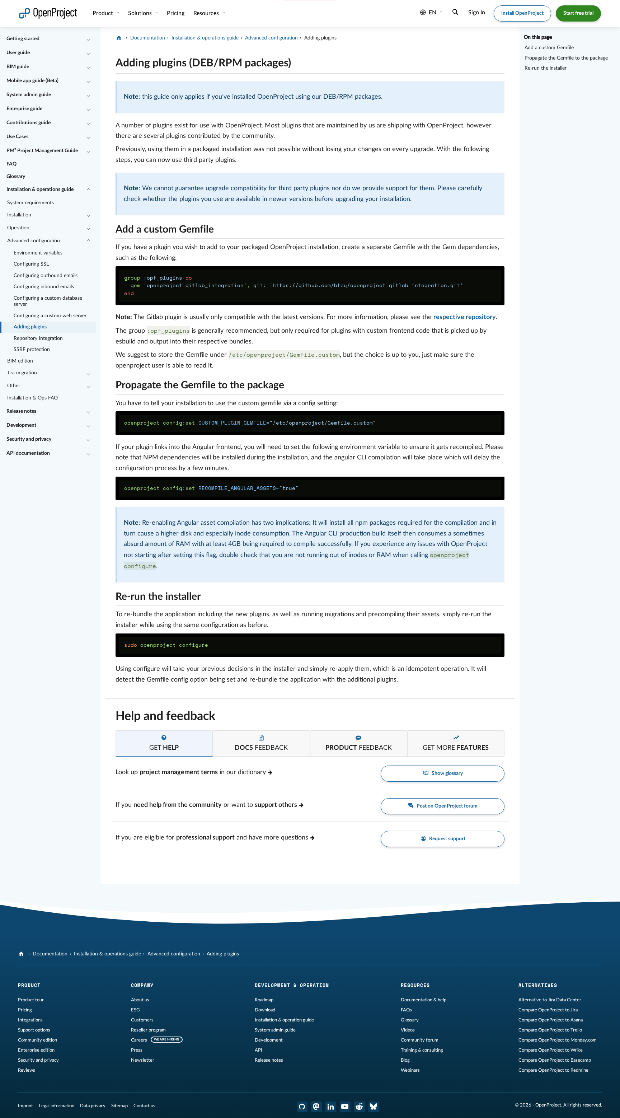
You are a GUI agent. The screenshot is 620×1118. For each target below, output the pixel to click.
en (432, 12)
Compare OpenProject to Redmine (553, 1070)
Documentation (147, 38)
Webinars (410, 1070)
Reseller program (148, 1030)
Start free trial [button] (578, 13)
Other (13, 385)
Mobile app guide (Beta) (32, 80)
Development (21, 425)
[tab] (164, 743)
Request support (446, 838)
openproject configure (166, 645)
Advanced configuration (33, 240)
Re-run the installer (546, 68)
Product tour (31, 1000)
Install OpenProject (522, 13)
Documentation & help (423, 1000)
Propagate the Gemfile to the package (566, 58)
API (258, 1050)
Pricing (25, 1010)
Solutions (140, 13)
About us (140, 1000)
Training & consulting (422, 1050)
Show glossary (447, 773)
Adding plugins (30, 326)
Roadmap (264, 1000)
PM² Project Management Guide (42, 150)
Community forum (419, 1040)
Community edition (37, 1040)
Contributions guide (28, 122)
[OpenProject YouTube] (345, 1106)
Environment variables (38, 253)
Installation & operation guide (284, 1020)
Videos (408, 1030)
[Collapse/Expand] (88, 39)
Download (265, 1010)
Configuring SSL (31, 264)
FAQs (406, 1010)
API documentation (28, 453)
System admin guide (28, 94)
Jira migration (22, 372)
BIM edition (20, 361)
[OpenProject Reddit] (359, 1106)
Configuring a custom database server (48, 301)
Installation (19, 214)
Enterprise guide (24, 108)
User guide (18, 52)
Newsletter (142, 1060)
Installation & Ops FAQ (32, 398)
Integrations (30, 1020)
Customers (142, 1020)
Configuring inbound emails (44, 286)
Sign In (476, 12)
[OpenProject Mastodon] (316, 1106)
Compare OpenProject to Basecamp (554, 1060)
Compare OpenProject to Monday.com (557, 1040)
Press (136, 1050)
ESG (135, 1010)
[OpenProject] (120, 38)
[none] (110, 61)
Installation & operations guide (40, 189)
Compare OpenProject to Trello (550, 1030)
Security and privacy (28, 439)
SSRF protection (32, 349)
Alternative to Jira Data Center (549, 1000)
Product (103, 13)
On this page (538, 37)
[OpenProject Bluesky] (373, 1106)
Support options (34, 1030)
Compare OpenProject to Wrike (550, 1050)
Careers (139, 1040)
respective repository (464, 317)
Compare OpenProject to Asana (550, 1020)
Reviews (26, 1070)
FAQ (11, 164)
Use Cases (17, 136)
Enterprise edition (36, 1050)
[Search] (455, 12)
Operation (18, 227)
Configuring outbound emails (46, 275)
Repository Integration (38, 338)
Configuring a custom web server (50, 315)
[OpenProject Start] (48, 13)
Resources (206, 13)
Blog (405, 1060)
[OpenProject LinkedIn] (330, 1106)
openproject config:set (250, 422)
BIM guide (17, 66)
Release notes (21, 411)
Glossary (15, 176)
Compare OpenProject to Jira (548, 1010)
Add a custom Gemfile (549, 47)
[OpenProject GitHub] (302, 1106)
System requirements (30, 202)
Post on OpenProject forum (446, 806)
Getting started (22, 38)
